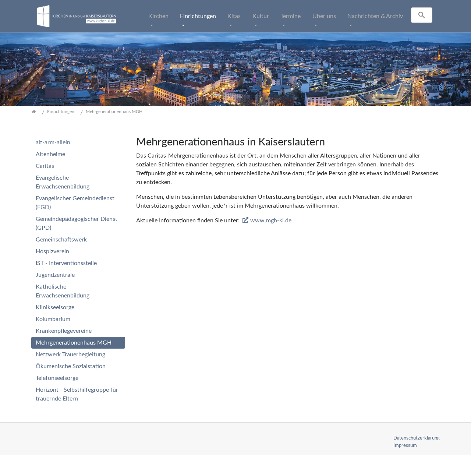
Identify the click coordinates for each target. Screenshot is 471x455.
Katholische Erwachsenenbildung (62, 291)
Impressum (405, 445)
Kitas (234, 16)
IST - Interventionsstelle (66, 263)
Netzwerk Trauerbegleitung (70, 354)
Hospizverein (52, 251)
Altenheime (50, 154)
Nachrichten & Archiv (375, 16)
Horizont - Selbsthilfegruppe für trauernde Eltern (77, 394)
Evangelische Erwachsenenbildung (62, 182)
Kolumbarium (53, 319)
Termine (290, 16)
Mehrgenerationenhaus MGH (73, 343)
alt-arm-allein (53, 142)
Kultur (260, 16)
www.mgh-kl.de (270, 220)
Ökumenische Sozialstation (71, 366)
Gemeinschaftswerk (61, 240)
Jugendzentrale (55, 275)
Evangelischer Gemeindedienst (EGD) (75, 202)
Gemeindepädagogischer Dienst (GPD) (76, 223)
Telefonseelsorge (57, 378)
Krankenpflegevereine (64, 331)
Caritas (45, 166)
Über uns (324, 16)
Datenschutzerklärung (416, 438)
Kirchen (158, 16)
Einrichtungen (198, 16)
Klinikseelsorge (55, 307)
